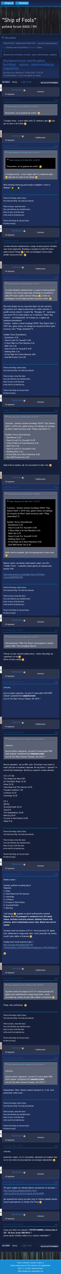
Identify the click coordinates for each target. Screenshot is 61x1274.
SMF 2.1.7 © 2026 (24, 1268)
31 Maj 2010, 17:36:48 (10, 410)
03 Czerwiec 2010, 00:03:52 (13, 1224)
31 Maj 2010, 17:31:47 (10, 277)
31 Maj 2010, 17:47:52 (10, 487)
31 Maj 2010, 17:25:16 (10, 240)
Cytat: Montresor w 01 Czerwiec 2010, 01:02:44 (25, 739)
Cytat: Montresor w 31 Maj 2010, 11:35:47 (23, 153)
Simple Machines (37, 1268)
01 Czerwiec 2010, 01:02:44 (13, 682)
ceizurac (16, 136)
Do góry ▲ (40, 1263)
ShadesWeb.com (37, 1271)
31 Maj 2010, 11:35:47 (10, 100)
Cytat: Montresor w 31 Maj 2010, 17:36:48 (23, 494)
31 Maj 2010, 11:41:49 (10, 146)
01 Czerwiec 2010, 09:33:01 (13, 978)
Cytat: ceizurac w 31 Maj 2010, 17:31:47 (22, 417)
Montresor (17, 90)
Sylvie (39, 48)
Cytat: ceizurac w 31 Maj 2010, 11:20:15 (22, 107)
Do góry (6, 1246)
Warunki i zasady (29, 1263)
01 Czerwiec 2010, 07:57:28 (13, 732)
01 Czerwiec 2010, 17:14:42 (13, 1146)
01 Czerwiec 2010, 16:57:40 (13, 1058)
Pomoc (19, 1263)
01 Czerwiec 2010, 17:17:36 (13, 1182)
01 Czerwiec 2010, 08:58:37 (13, 874)
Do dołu (6, 82)
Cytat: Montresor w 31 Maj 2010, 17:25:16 (23, 284)
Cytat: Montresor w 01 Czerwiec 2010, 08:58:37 (25, 985)
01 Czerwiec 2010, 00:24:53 (13, 630)
